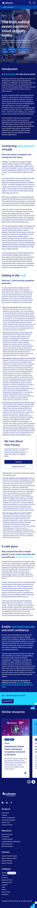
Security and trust (7, 880)
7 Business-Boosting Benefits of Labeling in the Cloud (17, 685)
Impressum (5, 894)
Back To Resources (8, 7)
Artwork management (8, 817)
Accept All (18, 462)
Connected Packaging (8, 820)
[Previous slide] (29, 782)
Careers (4, 873)
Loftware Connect (7, 825)
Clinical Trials (6, 822)
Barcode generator (7, 846)
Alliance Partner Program (9, 858)
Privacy (4, 889)
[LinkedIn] (7, 802)
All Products (5, 813)
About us (4, 875)
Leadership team (7, 882)
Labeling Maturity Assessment (11, 841)
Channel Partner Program (9, 856)
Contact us (5, 877)
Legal (3, 887)
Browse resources (7, 834)
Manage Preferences (18, 466)
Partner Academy (7, 861)
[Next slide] (33, 782)
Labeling (5, 51)
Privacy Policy (6, 892)
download (20, 683)
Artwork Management (23, 49)
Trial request (5, 837)
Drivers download (7, 844)
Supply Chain (11, 49)
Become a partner (7, 863)
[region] (18, 454)
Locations (5, 885)
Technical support (7, 839)
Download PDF (7, 701)
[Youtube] (2, 802)
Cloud (4, 49)
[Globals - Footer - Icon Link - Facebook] (11, 802)
